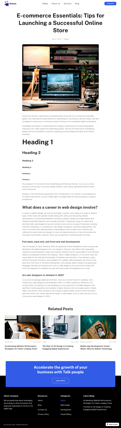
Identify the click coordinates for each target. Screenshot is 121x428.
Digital (63, 400)
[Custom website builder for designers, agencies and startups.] (112, 424)
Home (45, 3)
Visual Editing (65, 414)
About (40, 400)
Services (67, 3)
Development (65, 410)
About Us (56, 3)
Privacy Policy (43, 414)
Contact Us (42, 410)
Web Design (65, 405)
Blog (77, 3)
